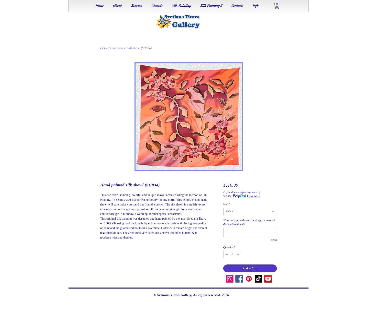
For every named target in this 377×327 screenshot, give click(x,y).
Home (104, 48)
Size (226, 204)
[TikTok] (258, 279)
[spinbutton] (232, 254)
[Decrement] (226, 254)
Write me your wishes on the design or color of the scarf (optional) (249, 222)
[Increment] (238, 254)
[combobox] (250, 211)
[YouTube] (268, 279)
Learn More (253, 196)
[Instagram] (229, 279)
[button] (277, 6)
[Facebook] (239, 279)
